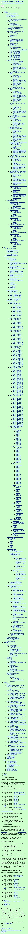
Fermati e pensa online (18, 595)
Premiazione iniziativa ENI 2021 (17, 710)
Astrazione (15, 531)
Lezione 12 (18, 475)
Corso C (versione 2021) (15, 295)
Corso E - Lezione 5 (17, 372)
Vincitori (12, 44)
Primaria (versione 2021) (12, 290)
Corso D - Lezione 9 (17, 356)
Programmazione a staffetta (19, 533)
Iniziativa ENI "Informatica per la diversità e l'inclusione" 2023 (17, 225)
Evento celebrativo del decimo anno (18, 693)
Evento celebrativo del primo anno (18, 742)
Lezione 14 (18, 442)
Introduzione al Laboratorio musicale (18, 263)
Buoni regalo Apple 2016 (16, 47)
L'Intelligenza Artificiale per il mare (18, 268)
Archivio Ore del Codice (12, 45)
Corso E (16, 802)
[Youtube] (7, 8)
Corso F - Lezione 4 (17, 399)
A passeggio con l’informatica (17, 634)
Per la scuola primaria (15, 587)
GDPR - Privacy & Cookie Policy (12, 901)
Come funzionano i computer (16, 619)
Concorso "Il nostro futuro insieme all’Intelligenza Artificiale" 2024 (18, 172)
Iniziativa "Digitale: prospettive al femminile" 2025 (17, 241)
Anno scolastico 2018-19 (12, 717)
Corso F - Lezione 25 (18, 421)
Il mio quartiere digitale (18, 594)
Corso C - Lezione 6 (17, 336)
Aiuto (5, 760)
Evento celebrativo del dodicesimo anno (16, 685)
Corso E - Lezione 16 (18, 382)
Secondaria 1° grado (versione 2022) (15, 537)
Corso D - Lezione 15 (18, 363)
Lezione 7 (18, 435)
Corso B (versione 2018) (15, 318)
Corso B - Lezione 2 (17, 320)
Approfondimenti (11, 641)
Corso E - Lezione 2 (17, 370)
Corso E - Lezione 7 (17, 374)
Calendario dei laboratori (18, 679)
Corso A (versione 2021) (15, 292)
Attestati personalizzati (12, 637)
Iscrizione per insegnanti (12, 252)
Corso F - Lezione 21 (18, 415)
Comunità (6, 642)
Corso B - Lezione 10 (18, 326)
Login (2, 5)
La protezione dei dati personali (17, 631)
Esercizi (14, 570)
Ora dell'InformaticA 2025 (16, 20)
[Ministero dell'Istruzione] (7, 928)
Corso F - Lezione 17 (18, 411)
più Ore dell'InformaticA (19, 794)
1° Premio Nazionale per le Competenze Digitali (16, 651)
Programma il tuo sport (15, 278)
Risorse (11, 36)
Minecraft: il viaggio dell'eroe (16, 272)
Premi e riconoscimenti (12, 645)
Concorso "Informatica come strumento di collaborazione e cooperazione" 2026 (16, 30)
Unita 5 (11, 545)
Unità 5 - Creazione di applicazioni (21, 561)
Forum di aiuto (10, 766)
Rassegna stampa (11, 756)
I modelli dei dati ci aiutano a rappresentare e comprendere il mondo (20, 612)
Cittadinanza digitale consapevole (14, 585)
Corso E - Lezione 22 (18, 388)
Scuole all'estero (10, 251)
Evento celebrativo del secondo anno (18, 737)
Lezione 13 (18, 441)
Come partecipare (11, 258)
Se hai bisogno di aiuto (12, 761)
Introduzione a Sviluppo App (16, 274)
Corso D (16, 800)
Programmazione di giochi (16, 582)
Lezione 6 (18, 451)
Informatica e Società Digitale (17, 25)
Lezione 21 (18, 483)
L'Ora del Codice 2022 (15, 56)
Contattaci (6, 903)
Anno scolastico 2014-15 (12, 741)
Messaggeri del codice (12, 754)
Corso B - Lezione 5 (17, 322)
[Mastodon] (19, 8)
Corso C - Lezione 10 (18, 340)
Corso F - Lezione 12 (18, 407)
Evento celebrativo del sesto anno (17, 715)
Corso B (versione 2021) (15, 294)
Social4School (13, 667)
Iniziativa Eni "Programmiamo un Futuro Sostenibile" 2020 (17, 202)
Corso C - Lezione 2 (17, 332)
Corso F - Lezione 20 (18, 414)
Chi (4, 247)
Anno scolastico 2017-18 (12, 721)
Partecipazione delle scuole (13, 250)
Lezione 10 (18, 438)
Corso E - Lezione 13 (18, 379)
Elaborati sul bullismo (18, 87)
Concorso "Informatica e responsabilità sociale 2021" (16, 128)
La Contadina (19, 510)
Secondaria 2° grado (11, 549)
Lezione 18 (18, 445)
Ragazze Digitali (13, 669)
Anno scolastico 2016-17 (12, 726)
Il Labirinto (12, 282)
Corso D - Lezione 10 (18, 358)
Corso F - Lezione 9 (17, 404)
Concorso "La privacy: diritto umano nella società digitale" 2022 (18, 142)
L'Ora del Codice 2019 (15, 52)
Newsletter (9, 657)
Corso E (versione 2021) (15, 298)
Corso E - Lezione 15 (18, 380)
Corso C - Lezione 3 (17, 334)
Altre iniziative (10, 663)
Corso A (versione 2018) (15, 303)
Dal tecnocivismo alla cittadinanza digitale (18, 615)
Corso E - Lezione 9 (17, 376)
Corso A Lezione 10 (17, 312)
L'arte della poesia (14, 264)
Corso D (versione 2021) (15, 296)
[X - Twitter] (14, 8)
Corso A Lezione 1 (17, 306)
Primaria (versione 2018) (12, 300)
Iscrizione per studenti (12, 254)
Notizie (5, 682)
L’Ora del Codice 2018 (15, 51)
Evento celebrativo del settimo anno (18, 709)
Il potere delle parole (17, 597)
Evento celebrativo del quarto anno (18, 722)
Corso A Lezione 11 (17, 314)
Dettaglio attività (19, 569)
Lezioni (14, 557)
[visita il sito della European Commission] (3, 932)
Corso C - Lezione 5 (17, 335)
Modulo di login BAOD (12, 769)
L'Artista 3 (18, 511)
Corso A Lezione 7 (17, 311)
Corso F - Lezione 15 (18, 408)
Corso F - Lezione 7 (17, 402)
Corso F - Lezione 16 (18, 410)
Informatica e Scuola (14, 24)
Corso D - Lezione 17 (18, 364)
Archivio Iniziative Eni (12, 200)
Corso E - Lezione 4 (17, 371)
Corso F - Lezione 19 (18, 412)
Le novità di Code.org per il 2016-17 (18, 49)
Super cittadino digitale (18, 598)
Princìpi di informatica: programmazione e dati (15, 553)
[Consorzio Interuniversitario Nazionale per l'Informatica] (14, 931)
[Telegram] (17, 8)
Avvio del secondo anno (15, 740)
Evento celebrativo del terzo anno (17, 729)
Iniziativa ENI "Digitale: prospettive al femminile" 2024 (18, 233)
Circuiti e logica (16, 626)
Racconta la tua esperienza (13, 673)
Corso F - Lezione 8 (17, 403)
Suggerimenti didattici (12, 764)
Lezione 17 (18, 461)
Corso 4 (14, 485)
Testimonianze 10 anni (12, 643)
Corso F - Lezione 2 (17, 398)
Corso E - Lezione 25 (18, 392)
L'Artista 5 (18, 517)
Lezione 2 (18, 466)
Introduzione (13, 17)
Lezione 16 (18, 443)
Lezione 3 (18, 431)
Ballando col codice (14, 270)
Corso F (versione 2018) (15, 395)
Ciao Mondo (13, 267)
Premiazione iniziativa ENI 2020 (17, 714)
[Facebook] (2, 8)
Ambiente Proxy (13, 35)
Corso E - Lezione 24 (18, 391)
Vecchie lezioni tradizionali (16, 519)
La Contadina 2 (19, 513)
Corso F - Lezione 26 (18, 422)
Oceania (11, 275)
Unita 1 (11, 539)
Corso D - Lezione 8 (17, 355)
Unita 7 (11, 547)
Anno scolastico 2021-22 (12, 701)
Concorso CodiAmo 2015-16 (16, 61)
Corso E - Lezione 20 (18, 386)
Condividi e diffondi (11, 671)
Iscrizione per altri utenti (12, 255)
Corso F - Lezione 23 (18, 418)
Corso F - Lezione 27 (18, 423)
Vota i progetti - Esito (18, 93)
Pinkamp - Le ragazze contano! (17, 670)
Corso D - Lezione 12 (18, 360)
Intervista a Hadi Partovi (15, 753)
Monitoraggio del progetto (13, 15)
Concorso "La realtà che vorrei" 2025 (18, 186)
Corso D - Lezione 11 (18, 359)
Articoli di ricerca (11, 757)
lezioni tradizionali (22, 832)
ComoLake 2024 (14, 655)
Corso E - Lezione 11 (18, 378)
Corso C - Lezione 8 (17, 338)
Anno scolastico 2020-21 (12, 706)
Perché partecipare (11, 21)
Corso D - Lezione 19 (18, 366)
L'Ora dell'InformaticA (12, 259)
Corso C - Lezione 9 (17, 339)
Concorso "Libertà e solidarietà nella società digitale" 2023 (18, 157)
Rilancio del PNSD (14, 728)
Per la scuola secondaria (15, 601)
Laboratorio (12, 287)
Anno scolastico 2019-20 (12, 711)
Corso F (16, 803)
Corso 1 (14, 429)
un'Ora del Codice (18, 875)
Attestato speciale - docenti (19, 123)
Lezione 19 (18, 462)
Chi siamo (6, 900)
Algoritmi (15, 526)
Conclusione (18, 518)
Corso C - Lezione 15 (18, 344)
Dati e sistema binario (18, 625)
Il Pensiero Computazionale (13, 28)
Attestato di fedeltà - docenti (16, 39)
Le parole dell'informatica (13, 639)
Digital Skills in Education (16, 647)
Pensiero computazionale (18, 522)
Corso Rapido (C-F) (19, 807)
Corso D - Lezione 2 (17, 348)
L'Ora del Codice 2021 (15, 55)
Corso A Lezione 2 (17, 307)
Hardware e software (17, 630)
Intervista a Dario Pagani (15, 750)
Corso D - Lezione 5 (17, 351)
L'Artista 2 (18, 509)
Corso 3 (14, 463)
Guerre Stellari (13, 279)
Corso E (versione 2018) (15, 367)
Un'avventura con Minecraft (16, 280)
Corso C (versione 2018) (15, 330)
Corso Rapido (17, 897)
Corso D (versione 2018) (15, 346)
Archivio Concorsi (11, 60)
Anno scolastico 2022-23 (12, 694)
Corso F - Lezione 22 (18, 417)
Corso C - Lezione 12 (18, 342)
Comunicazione (10, 758)
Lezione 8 (18, 437)
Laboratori (12, 677)
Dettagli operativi (14, 33)
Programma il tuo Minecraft (16, 276)
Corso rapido (16, 503)
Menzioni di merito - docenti (16, 40)
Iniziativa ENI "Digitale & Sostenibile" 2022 (16, 217)
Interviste (9, 745)
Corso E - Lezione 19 (18, 384)
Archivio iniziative (11, 674)
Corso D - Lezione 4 (17, 350)
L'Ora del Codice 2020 (15, 53)
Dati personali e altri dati (18, 599)
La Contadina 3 (19, 515)
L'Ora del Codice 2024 (15, 59)
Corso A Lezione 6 (17, 310)
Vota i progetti (16, 77)
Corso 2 (14, 446)
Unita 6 (11, 546)
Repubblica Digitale (14, 649)
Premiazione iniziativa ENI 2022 (17, 702)
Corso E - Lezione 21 (18, 387)
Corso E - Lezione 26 (18, 394)
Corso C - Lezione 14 (18, 343)
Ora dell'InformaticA (11, 16)
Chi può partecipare (11, 248)
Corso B (16, 798)
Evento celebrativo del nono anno (17, 697)
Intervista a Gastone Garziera (16, 749)
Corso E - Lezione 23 (18, 390)
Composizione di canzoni (18, 530)
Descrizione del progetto (12, 13)
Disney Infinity (13, 284)
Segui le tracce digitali (18, 590)
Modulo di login (10, 768)
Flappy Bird (12, 286)
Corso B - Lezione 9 (17, 324)
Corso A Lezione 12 (17, 315)
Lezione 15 (18, 479)
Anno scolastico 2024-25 (12, 686)
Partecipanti (12, 37)
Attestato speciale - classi (18, 124)
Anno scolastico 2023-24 (12, 690)
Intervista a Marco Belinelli (16, 752)
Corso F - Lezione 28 (18, 425)
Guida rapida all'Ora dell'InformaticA (18, 19)
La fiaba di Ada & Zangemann (17, 633)
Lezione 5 (18, 434)
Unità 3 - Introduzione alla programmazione (21, 559)
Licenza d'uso (7, 904)
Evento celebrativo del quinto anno (18, 720)
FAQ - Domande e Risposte (13, 765)
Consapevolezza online (18, 609)
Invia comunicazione (11, 762)
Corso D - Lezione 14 (18, 362)
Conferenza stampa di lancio (16, 744)
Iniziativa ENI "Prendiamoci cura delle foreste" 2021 (17, 209)
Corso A (16, 796)
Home (5, 11)
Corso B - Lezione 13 (18, 328)
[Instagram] (12, 8)
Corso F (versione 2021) (15, 299)
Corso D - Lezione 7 (17, 354)
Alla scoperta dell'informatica (16, 551)
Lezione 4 (18, 433)
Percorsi (5, 256)
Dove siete (9, 658)
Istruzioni (15, 48)
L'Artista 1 (18, 507)
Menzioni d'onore (14, 43)
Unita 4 (11, 543)
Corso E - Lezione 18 (18, 383)
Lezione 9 (18, 493)
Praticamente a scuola (15, 635)
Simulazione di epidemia (15, 266)
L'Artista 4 (18, 514)
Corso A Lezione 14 (17, 316)
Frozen (11, 283)
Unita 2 (11, 541)
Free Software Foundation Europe (18, 662)
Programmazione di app (15, 583)
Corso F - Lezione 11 (18, 406)
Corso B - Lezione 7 (17, 323)
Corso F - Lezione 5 (17, 400)
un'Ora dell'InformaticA (19, 792)
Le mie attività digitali (18, 606)
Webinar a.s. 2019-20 (15, 713)
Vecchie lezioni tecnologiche (16, 426)
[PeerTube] (9, 8)
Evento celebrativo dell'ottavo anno (18, 703)
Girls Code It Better (14, 666)
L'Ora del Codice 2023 (15, 57)
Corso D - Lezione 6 (17, 352)
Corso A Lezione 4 (17, 308)
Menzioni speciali (17, 84)
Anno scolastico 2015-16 (12, 736)
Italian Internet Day (14, 738)
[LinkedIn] (4, 8)
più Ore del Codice (18, 876)
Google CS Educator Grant (16, 718)
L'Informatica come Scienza (16, 27)
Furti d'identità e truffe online (19, 607)
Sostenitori (12, 681)
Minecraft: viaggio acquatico (16, 271)
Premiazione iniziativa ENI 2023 (17, 695)
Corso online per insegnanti (13, 638)
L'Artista (12, 288)
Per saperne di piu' (8, 923)
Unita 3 (11, 542)
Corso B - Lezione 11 (18, 327)
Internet (14, 534)
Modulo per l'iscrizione (12, 770)
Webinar (9, 683)
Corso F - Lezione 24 (18, 419)
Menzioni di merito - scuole (16, 41)
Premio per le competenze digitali (17, 705)
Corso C (16, 799)
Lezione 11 (18, 439)
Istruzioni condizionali (18, 529)
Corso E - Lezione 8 (17, 375)
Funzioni (15, 527)
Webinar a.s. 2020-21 (15, 707)
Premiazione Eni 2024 (15, 691)
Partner (5, 905)
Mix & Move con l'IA (15, 262)
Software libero (10, 659)
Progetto (6, 12)
